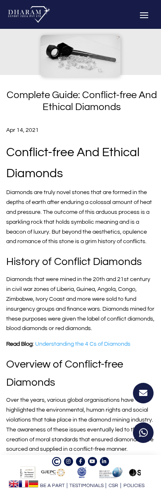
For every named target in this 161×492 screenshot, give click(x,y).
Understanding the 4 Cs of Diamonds (82, 344)
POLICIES (133, 485)
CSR (113, 485)
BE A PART (52, 485)
